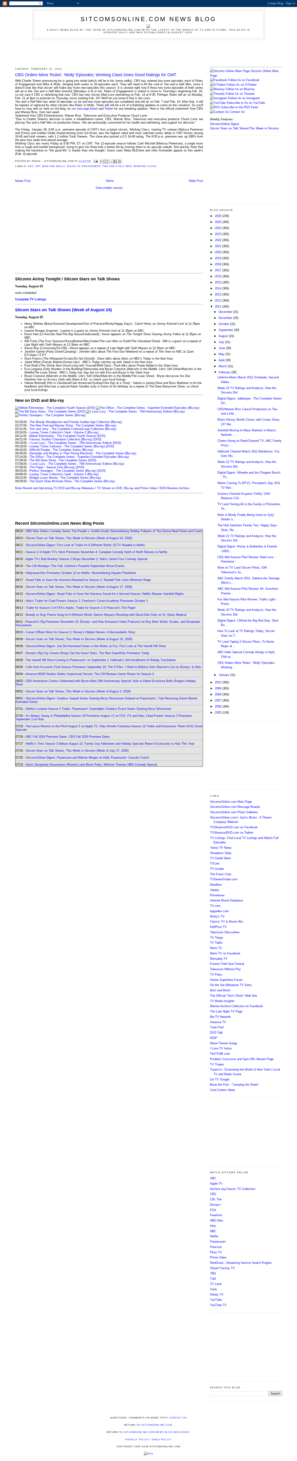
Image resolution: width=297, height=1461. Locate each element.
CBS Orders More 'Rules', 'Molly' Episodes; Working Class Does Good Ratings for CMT (95, 74)
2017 (218, 270)
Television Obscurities (225, 932)
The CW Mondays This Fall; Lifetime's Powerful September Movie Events (75, 566)
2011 (218, 306)
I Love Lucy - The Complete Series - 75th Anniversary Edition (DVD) (75, 443)
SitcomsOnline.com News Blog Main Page (156, 1432)
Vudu (213, 1289)
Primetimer (217, 895)
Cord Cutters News (222, 1090)
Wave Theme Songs (223, 1043)
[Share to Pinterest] (119, 161)
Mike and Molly (53, 166)
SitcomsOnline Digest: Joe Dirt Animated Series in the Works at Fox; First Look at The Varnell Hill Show (96, 646)
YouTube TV (218, 1305)
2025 (218, 222)
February (225, 372)
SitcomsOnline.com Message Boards (235, 807)
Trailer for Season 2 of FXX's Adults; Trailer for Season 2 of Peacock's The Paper (81, 607)
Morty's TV (217, 916)
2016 (218, 276)
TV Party (216, 974)
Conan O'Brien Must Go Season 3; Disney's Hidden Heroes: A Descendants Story (80, 632)
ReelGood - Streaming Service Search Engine (240, 1262)
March (223, 366)
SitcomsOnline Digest (224, 124)
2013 (218, 294)
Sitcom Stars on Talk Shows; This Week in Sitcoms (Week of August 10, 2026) (79, 639)
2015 (218, 282)
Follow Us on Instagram (244, 98)
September (226, 330)
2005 (218, 712)
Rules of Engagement (83, 166)
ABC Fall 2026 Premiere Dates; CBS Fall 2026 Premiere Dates (68, 736)
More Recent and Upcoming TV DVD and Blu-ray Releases (54, 488)
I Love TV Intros (221, 1048)
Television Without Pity (225, 969)
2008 (218, 694)
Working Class (144, 166)
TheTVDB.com (220, 1053)
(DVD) (97, 439)
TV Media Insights (222, 1001)
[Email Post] (96, 161)
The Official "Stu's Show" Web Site (233, 995)
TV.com (215, 905)
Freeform (216, 1215)
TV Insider (217, 869)
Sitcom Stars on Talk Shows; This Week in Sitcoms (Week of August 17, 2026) (79, 587)
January (224, 675)
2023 (218, 234)
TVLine (215, 863)
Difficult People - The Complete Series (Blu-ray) (61, 450)
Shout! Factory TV (222, 1268)
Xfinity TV (216, 1294)
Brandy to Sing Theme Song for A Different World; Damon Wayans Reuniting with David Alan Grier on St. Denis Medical (106, 614)
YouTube (216, 1299)
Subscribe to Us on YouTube (245, 103)
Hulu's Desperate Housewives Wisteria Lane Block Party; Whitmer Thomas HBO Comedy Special (91, 764)
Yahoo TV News (221, 847)
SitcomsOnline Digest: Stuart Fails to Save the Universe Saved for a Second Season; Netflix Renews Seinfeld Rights (105, 594)
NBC (213, 1231)
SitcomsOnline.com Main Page (231, 801)
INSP (213, 1038)
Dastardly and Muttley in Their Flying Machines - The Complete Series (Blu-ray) (82, 453)
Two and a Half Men (117, 166)
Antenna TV (218, 1022)
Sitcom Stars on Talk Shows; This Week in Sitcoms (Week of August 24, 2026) (79, 538)
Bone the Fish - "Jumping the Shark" (234, 1084)
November (226, 318)
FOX (213, 1210)
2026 (218, 216)
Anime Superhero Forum (226, 980)
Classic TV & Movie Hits (226, 921)
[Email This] (102, 161)
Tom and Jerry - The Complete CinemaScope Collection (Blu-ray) (72, 429)
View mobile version (109, 188)
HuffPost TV (218, 927)
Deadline (216, 884)
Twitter (108, 108)
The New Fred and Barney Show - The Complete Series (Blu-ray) (72, 425)
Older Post (196, 181)
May (222, 354)
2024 (218, 228)
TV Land (215, 1284)
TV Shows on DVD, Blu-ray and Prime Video (127, 488)
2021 (218, 246)
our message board (85, 108)
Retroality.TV (218, 958)
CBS (30, 166)
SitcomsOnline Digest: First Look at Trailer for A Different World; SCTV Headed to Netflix (85, 545)
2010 (218, 682)
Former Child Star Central (227, 964)
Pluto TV (216, 1252)
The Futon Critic (221, 874)
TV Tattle (216, 942)
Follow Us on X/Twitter (241, 84)
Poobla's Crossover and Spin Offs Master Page (242, 1059)
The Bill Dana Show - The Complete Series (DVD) (62, 460)
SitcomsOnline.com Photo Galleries (234, 812)
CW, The (216, 1199)
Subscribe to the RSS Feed (239, 107)
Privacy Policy (137, 1439)
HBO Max (216, 1220)
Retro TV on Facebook (225, 953)
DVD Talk (216, 1032)
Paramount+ (218, 1241)
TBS (213, 1273)
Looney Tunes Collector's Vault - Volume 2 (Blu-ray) (64, 432)
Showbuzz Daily (221, 853)
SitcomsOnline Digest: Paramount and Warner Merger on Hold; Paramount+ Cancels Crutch (87, 757)
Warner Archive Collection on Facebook (236, 1006)
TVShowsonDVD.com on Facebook (234, 827)
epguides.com (219, 911)
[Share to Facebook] (115, 161)
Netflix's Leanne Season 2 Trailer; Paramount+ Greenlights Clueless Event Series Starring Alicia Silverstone (98, 709)
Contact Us (237, 112)
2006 (218, 706)
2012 (218, 300)
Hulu (213, 1226)
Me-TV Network (220, 1017)
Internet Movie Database (226, 900)
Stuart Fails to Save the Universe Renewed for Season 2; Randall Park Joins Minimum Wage (88, 580)
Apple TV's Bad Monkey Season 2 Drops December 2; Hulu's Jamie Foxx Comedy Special (86, 559)
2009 (218, 688)
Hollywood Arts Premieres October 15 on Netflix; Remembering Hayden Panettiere (81, 573)
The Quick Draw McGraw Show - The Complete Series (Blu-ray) (72, 481)
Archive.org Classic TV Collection (232, 1189)
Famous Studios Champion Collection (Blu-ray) (60, 439)
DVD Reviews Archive (174, 488)
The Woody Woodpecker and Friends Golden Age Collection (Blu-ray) (75, 422)
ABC (213, 1178)
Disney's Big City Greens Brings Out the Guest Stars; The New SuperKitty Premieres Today (87, 653)
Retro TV (216, 948)
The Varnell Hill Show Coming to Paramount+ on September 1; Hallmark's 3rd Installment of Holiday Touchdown (101, 660)
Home (110, 181)
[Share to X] (110, 161)
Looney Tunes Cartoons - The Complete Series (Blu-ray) (67, 446)
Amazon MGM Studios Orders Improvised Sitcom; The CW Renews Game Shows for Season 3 (90, 674)
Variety (214, 890)
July (222, 342)
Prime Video (218, 1257)
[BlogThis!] (106, 161)
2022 (218, 240)
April (222, 360)
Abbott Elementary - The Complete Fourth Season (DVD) (67, 436)
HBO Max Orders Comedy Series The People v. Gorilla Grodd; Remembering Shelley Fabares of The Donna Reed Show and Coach (114, 531)
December (226, 312)
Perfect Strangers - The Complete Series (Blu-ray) (63, 470)
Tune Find (216, 1027)
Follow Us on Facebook (243, 80)
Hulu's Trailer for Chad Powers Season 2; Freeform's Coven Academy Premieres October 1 (87, 601)
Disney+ (215, 1204)
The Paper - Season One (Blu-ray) (52, 467)
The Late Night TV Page (226, 1011)
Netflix (214, 1236)
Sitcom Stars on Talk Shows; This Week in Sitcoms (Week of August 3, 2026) (78, 691)
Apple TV (216, 1183)
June (222, 348)
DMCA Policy (161, 1439)
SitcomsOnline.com (156, 1425)
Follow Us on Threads (240, 93)
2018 (218, 264)
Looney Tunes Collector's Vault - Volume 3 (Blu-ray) (64, 474)
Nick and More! (220, 990)
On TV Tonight (219, 1079)
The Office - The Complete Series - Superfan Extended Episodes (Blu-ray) (79, 457)
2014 (218, 288)
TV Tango (216, 937)
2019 (218, 258)
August (224, 336)
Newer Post (23, 181)
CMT (37, 166)
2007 (218, 700)
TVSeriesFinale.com (223, 879)
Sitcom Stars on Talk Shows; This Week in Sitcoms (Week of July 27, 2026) (77, 750)
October (224, 324)
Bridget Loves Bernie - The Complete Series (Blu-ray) (65, 477)
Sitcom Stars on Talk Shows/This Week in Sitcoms (244, 128)
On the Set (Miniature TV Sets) (231, 985)
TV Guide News (220, 858)
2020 (218, 252)
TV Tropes (217, 1064)
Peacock (216, 1247)
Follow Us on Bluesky (240, 89)
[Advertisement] (148, 52)
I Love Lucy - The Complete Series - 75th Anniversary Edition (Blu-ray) (76, 463)
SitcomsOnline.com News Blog (148, 19)
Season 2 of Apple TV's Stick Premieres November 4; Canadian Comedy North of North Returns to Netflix (97, 552)
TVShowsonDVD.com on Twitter (231, 832)
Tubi (213, 1278)
